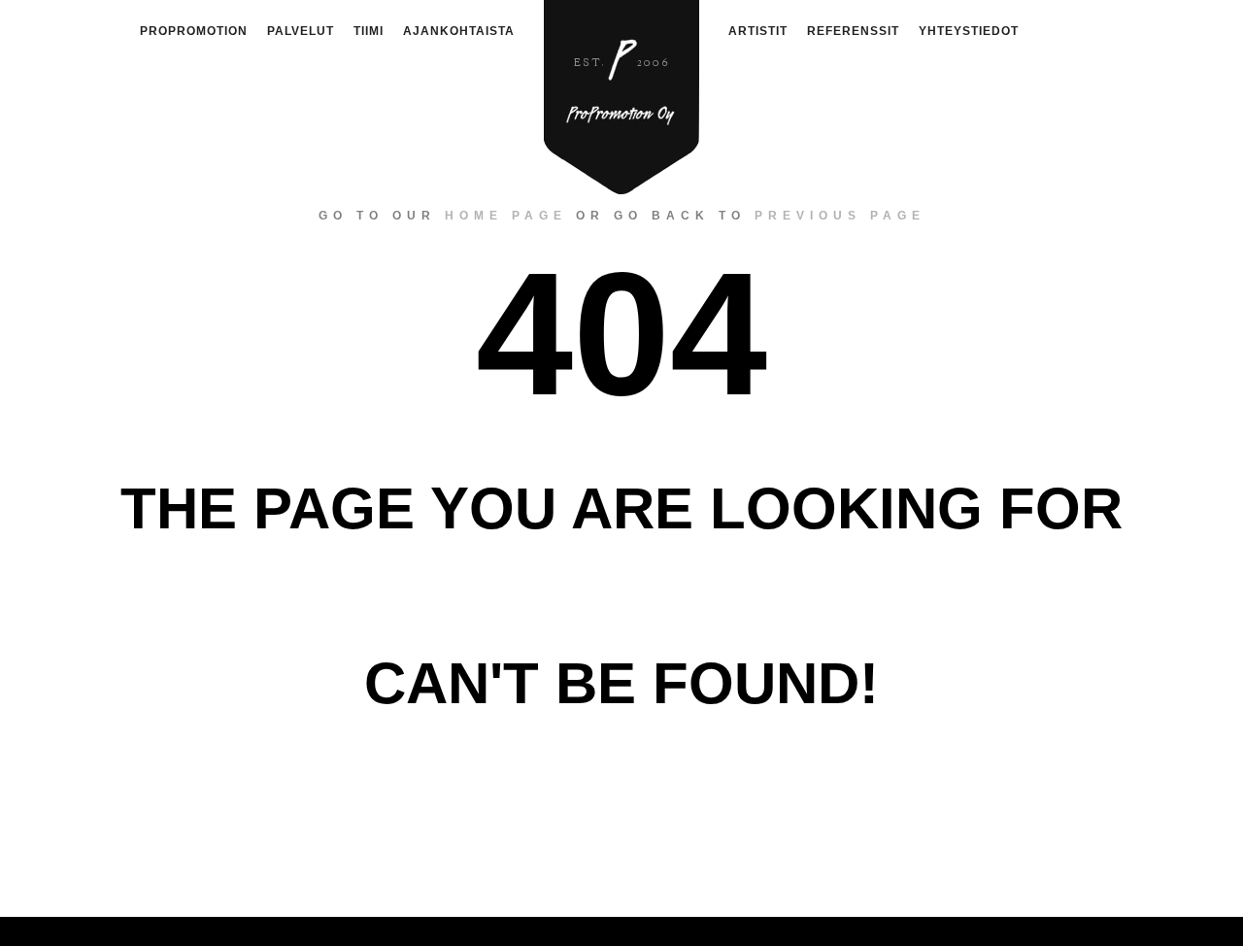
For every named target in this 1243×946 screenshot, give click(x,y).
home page (506, 215)
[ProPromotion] (621, 86)
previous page (840, 215)
